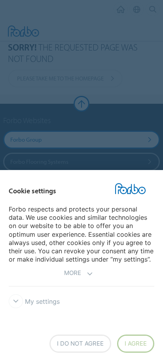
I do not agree (80, 343)
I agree (136, 343)
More (72, 273)
